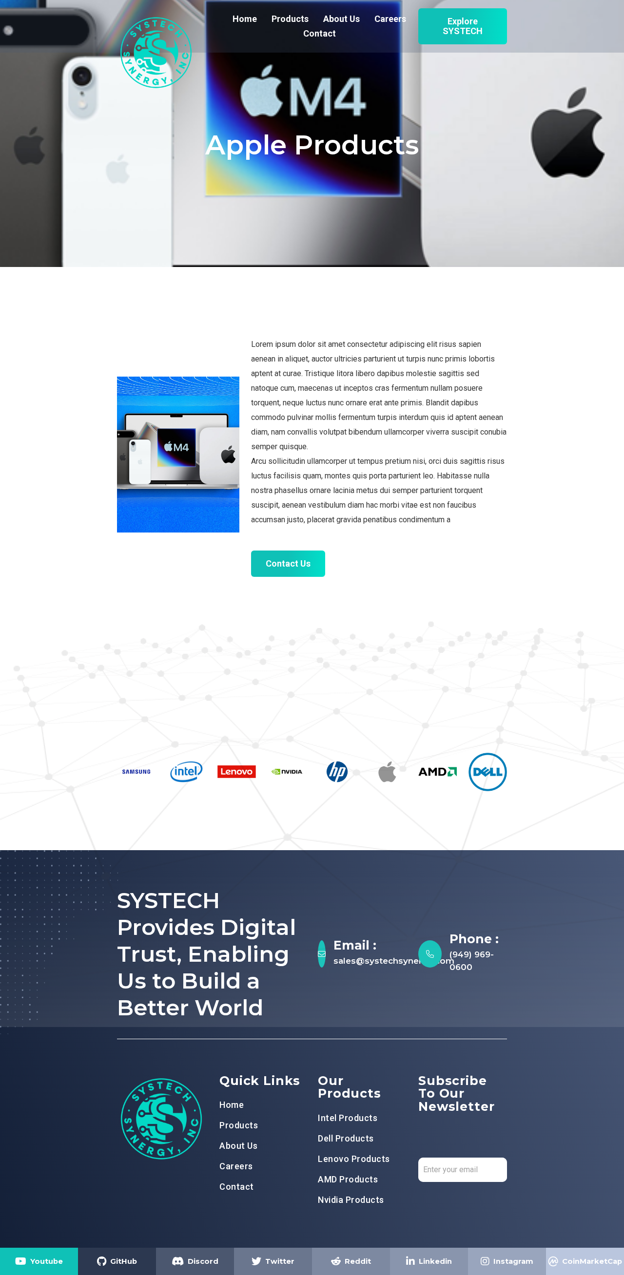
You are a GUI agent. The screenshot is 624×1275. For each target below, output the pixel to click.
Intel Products (347, 1118)
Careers (390, 19)
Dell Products (346, 1138)
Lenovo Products (354, 1159)
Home (245, 19)
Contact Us (288, 563)
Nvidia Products (351, 1200)
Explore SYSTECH (463, 26)
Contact (319, 33)
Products (290, 19)
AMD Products (348, 1179)
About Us (341, 19)
